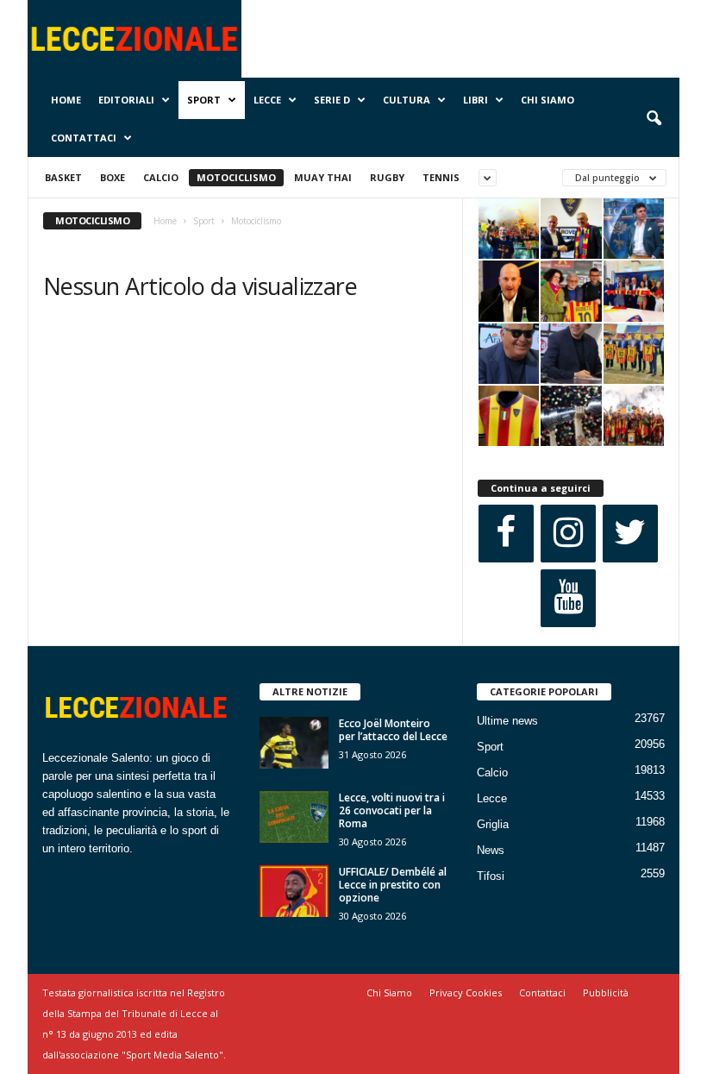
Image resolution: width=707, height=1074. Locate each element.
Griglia (493, 824)
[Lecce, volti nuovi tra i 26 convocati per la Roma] (294, 817)
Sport (204, 99)
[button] (654, 119)
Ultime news (507, 720)
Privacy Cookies (465, 992)
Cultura (406, 99)
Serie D (332, 99)
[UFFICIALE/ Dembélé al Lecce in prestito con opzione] (294, 891)
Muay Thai (323, 177)
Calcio (160, 177)
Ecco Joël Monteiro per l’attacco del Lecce (393, 730)
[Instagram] (568, 533)
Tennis (441, 177)
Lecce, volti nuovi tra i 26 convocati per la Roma (392, 810)
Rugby (387, 177)
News (490, 850)
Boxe (112, 177)
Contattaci (83, 137)
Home (66, 99)
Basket (63, 177)
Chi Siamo (547, 99)
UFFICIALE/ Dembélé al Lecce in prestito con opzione (393, 884)
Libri (475, 99)
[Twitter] (630, 533)
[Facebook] (506, 533)
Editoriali (126, 99)
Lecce (267, 99)
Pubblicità (606, 992)
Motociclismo (236, 177)
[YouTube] (568, 598)
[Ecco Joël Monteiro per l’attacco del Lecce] (294, 743)
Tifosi (490, 876)
